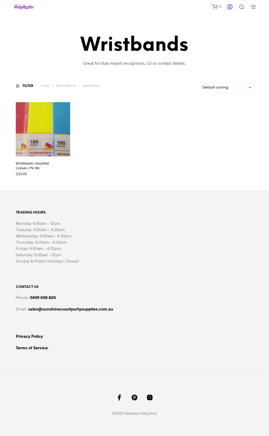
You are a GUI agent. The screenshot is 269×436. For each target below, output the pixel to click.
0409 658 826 (43, 297)
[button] (216, 6)
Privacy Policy (29, 336)
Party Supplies (66, 86)
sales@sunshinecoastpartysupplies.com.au (70, 308)
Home (45, 86)
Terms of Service (32, 347)
